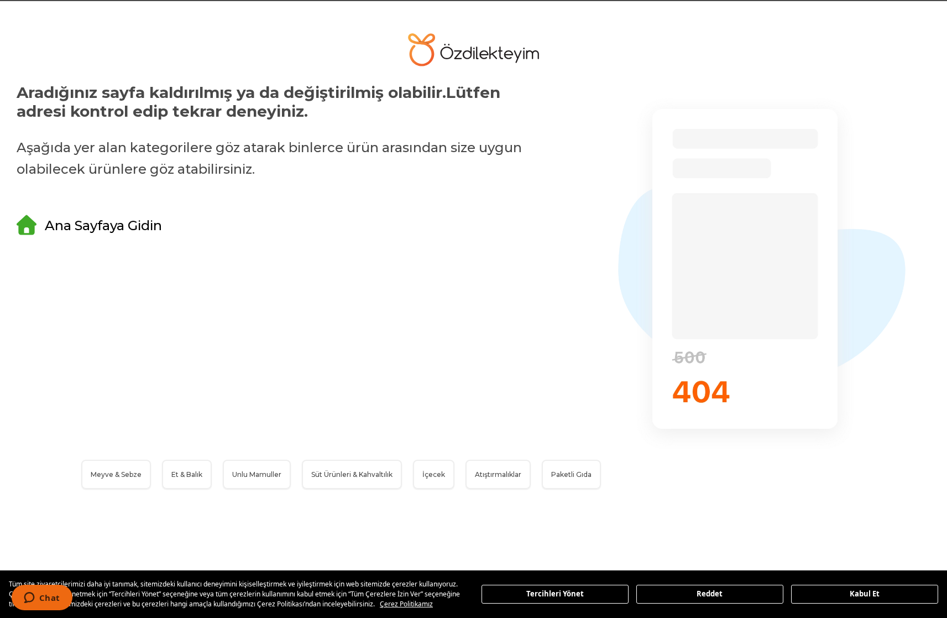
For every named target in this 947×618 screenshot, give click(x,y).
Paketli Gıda (571, 474)
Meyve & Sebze (116, 474)
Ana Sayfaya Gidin (103, 225)
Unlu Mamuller (256, 474)
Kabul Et (865, 594)
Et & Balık (186, 474)
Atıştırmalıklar (498, 474)
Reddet (710, 594)
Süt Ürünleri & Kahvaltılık (352, 474)
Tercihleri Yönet (555, 594)
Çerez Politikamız (406, 604)
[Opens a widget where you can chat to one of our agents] (41, 598)
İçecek (433, 474)
